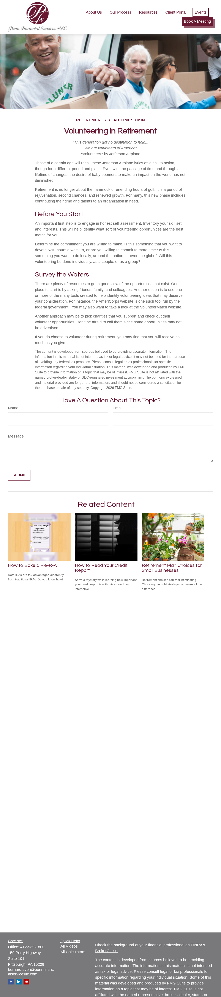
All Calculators (72, 952)
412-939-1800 (32, 947)
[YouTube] (26, 981)
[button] (94, 12)
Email (117, 408)
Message (16, 436)
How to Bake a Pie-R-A (32, 565)
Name (13, 408)
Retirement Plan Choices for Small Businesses (172, 568)
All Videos (69, 946)
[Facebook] (11, 981)
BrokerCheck (106, 951)
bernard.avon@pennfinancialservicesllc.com (31, 971)
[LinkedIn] (19, 981)
